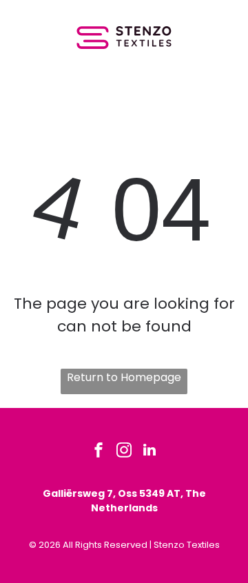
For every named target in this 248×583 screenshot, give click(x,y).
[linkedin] (149, 451)
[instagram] (124, 451)
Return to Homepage (124, 377)
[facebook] (98, 451)
